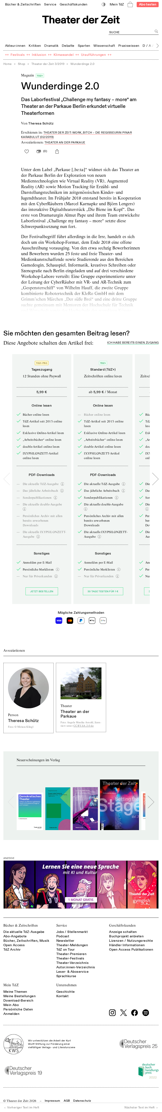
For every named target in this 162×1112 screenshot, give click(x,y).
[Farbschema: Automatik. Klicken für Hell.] (103, 4)
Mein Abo (11, 1005)
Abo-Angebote (15, 936)
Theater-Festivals (70, 958)
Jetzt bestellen (41, 591)
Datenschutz (82, 1101)
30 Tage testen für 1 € (103, 591)
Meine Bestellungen (19, 996)
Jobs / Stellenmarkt (72, 932)
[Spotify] (145, 1012)
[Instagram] (112, 1012)
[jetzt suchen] (156, 31)
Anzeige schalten (123, 932)
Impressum (52, 1101)
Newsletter (65, 941)
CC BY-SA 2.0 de (83, 725)
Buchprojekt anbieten (126, 936)
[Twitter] (123, 1012)
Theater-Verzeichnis (72, 963)
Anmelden (11, 1014)
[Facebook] (134, 1012)
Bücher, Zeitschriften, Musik (26, 941)
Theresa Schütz (41, 123)
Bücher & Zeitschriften (20, 925)
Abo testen (148, 4)
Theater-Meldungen (72, 945)
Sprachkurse (66, 976)
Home (7, 64)
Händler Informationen (127, 945)
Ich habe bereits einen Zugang (133, 342)
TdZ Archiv (12, 949)
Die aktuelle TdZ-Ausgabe (24, 932)
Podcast (62, 936)
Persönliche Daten (18, 1009)
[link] (23, 4)
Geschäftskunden (122, 925)
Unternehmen (66, 985)
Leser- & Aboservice (72, 972)
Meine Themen (15, 992)
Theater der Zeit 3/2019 (47, 64)
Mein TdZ (11, 985)
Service (61, 925)
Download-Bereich (18, 1000)
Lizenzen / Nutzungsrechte (131, 941)
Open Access (14, 945)
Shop (21, 64)
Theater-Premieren (71, 954)
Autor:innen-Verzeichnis (75, 967)
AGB (67, 1101)
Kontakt (62, 996)
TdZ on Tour (65, 949)
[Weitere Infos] (62, 484)
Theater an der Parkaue (65, 142)
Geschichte (65, 992)
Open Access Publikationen (131, 949)
